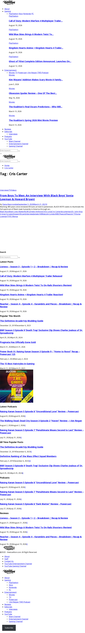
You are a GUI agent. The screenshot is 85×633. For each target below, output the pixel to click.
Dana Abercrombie (10, 204)
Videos (13, 190)
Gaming (7, 11)
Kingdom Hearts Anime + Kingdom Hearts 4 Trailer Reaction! (31, 294)
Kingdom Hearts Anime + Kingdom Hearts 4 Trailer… (36, 47)
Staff (6, 559)
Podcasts (8, 136)
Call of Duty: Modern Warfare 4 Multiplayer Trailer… (36, 20)
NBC (57, 214)
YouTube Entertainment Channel (18, 563)
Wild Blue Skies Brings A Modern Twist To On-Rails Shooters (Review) (36, 285)
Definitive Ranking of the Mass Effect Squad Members (28, 456)
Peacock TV (71, 214)
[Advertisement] (40, 183)
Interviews (13, 134)
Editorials (8, 131)
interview (29, 214)
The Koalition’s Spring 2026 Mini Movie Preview (33, 120)
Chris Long (47, 211)
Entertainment (10, 70)
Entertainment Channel (18, 143)
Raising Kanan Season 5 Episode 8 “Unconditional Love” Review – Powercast (39, 411)
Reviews (7, 129)
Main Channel (14, 141)
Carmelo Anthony (35, 211)
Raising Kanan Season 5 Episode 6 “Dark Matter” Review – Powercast (35, 504)
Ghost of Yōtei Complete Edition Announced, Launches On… (40, 61)
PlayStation (13, 16)
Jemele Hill (37, 214)
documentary (66, 211)
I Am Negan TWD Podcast (19, 602)
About (7, 9)
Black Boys (4, 211)
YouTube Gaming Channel (15, 566)
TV (10, 190)
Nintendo (13, 587)
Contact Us (9, 561)
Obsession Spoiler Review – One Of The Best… (33, 93)
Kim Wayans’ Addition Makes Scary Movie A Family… (36, 79)
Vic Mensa (13, 216)
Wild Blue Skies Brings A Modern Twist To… (31, 34)
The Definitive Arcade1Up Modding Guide (21, 320)
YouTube (8, 139)
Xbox (11, 585)
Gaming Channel (16, 146)
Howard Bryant (19, 214)
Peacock (62, 214)
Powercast (13, 599)
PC (10, 590)
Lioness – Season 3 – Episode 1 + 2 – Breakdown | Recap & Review (34, 266)
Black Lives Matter (16, 211)
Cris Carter (56, 211)
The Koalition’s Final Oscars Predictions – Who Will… (35, 106)
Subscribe (9, 628)
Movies (12, 75)
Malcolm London (49, 214)
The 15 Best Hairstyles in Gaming (17, 363)
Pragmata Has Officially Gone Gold (18, 342)
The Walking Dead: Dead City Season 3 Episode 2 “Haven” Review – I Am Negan (41, 420)
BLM (26, 211)
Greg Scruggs (7, 214)
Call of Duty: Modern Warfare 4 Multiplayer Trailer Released (31, 276)
